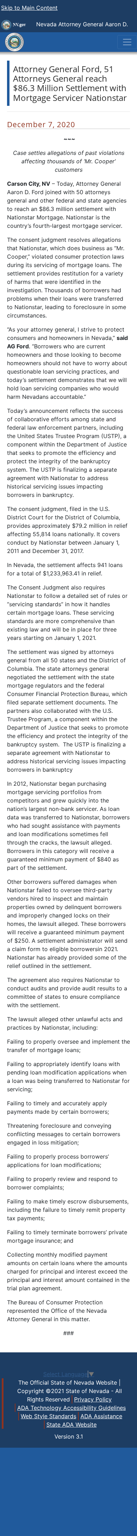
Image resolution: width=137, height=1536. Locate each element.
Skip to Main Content (29, 7)
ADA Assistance (101, 1416)
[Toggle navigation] (127, 42)
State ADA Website (71, 1424)
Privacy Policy (93, 1399)
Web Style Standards (48, 1416)
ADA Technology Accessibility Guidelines (71, 1407)
